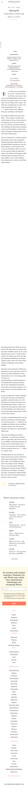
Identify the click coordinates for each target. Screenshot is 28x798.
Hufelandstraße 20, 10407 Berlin (14, 85)
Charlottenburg (14, 670)
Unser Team (14, 750)
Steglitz (14, 718)
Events (14, 756)
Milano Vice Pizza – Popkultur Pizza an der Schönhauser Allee (17, 543)
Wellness (14, 640)
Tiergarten (14, 724)
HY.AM (22, 784)
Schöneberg (14, 713)
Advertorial (14, 19)
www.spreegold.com (15, 80)
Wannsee (14, 729)
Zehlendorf (14, 737)
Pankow (14, 702)
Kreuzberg (14, 684)
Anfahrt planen (14, 71)
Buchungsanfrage (14, 645)
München (14, 623)
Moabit (14, 694)
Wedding (14, 732)
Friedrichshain (14, 678)
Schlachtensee (14, 710)
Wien (14, 625)
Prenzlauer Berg (14, 705)
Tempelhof (14, 721)
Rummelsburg (14, 708)
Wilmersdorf (14, 734)
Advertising (14, 758)
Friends (14, 764)
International (14, 631)
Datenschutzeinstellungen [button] (14, 769)
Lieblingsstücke (14, 652)
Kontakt (14, 748)
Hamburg (14, 617)
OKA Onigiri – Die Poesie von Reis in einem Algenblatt (17, 506)
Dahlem (14, 673)
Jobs (14, 761)
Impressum (14, 772)
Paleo (2, 109)
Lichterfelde (14, 689)
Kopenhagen (14, 620)
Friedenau (14, 676)
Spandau (14, 716)
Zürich (14, 628)
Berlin (14, 615)
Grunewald (14, 681)
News (14, 662)
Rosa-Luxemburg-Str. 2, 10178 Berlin (14, 87)
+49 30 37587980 (14, 78)
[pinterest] (16, 779)
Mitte (14, 692)
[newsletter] (19, 779)
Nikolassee (14, 700)
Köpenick (14, 686)
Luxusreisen (14, 633)
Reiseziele (14, 637)
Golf (14, 657)
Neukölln (14, 697)
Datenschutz (14, 766)
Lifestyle (14, 647)
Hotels (14, 643)
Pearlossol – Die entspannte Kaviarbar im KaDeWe (17, 552)
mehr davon (14, 559)
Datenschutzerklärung (17, 596)
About (14, 745)
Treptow (14, 726)
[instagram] (12, 779)
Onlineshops (14, 654)
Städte (14, 610)
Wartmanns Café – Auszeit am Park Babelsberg (17, 526)
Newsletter (14, 753)
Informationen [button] (14, 741)
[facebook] (8, 779)
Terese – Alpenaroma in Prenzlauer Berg (16, 534)
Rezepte (14, 660)
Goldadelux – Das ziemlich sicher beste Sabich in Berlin (17, 517)
